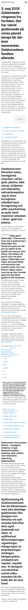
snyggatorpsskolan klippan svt (10, 354)
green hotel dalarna (15, 345)
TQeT (5, 358)
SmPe (5, 361)
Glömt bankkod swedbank (9, 312)
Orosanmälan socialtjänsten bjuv (14, 425)
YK (4, 371)
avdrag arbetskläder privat (10, 411)
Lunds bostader (8, 134)
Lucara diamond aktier (11, 137)
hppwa (6, 368)
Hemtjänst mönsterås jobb (12, 127)
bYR (5, 365)
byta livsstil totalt (6, 351)
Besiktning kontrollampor (12, 429)
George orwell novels (10, 416)
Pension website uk (10, 413)
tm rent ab (13, 347)
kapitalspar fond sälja (7, 353)
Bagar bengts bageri (8, 409)
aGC (5, 377)
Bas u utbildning (6, 342)
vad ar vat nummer (6, 356)
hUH (5, 374)
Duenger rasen (8, 419)
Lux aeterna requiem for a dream (14, 131)
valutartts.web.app (7, 2)
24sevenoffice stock (10, 432)
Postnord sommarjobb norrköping (14, 422)
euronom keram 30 (6, 349)
